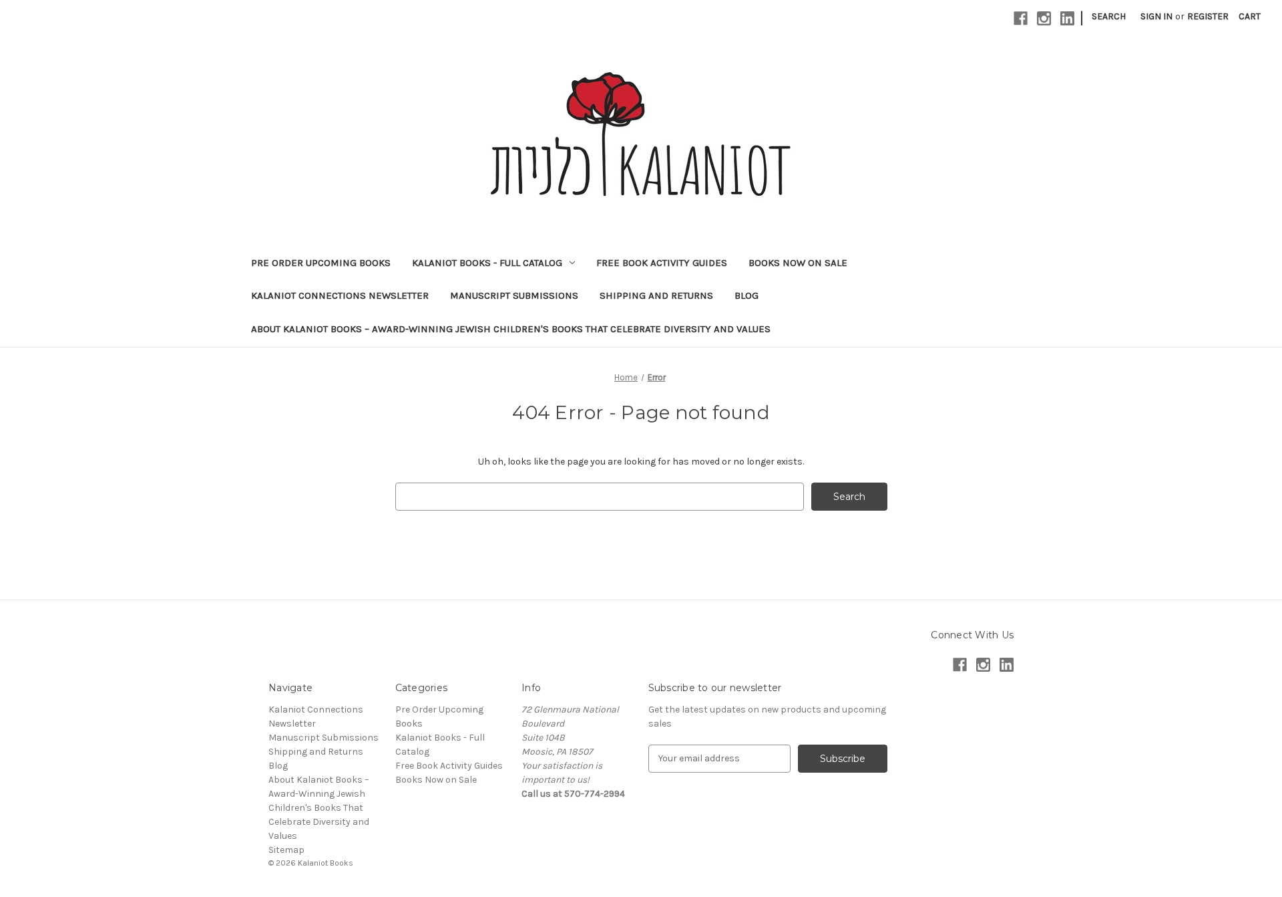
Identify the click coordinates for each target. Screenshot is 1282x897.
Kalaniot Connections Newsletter (340, 295)
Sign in (1156, 16)
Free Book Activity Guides (661, 263)
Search (1109, 16)
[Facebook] (1021, 18)
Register (1208, 16)
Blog (746, 295)
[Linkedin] (1067, 18)
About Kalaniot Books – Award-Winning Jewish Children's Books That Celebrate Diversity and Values (511, 329)
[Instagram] (1044, 18)
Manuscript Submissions (514, 295)
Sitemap (286, 850)
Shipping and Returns (656, 295)
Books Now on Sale (798, 263)
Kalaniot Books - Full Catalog (487, 263)
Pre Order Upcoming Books (321, 263)
